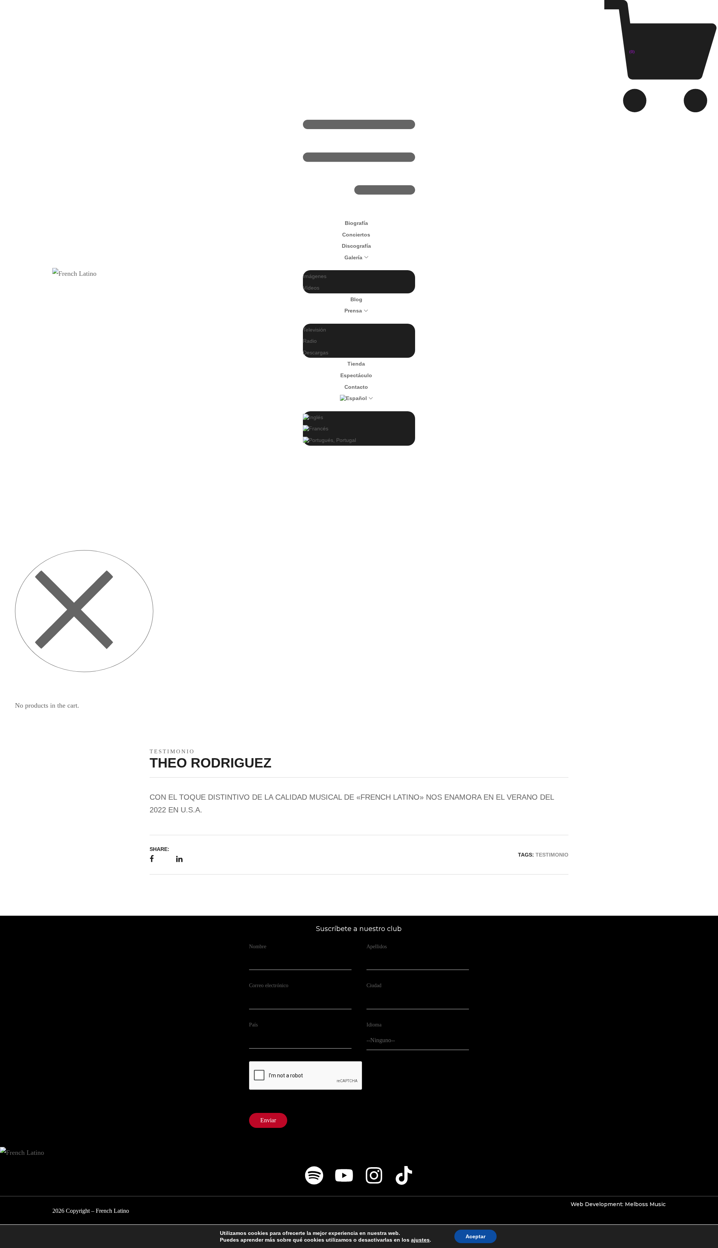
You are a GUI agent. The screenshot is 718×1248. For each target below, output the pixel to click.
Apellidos (376, 946)
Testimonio (172, 751)
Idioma (373, 1025)
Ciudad (373, 985)
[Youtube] (344, 1175)
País (253, 1025)
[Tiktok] (404, 1175)
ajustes (420, 1240)
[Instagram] (374, 1175)
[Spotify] (314, 1175)
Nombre (257, 946)
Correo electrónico (268, 985)
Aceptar (475, 1236)
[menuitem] (356, 398)
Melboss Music (645, 1204)
